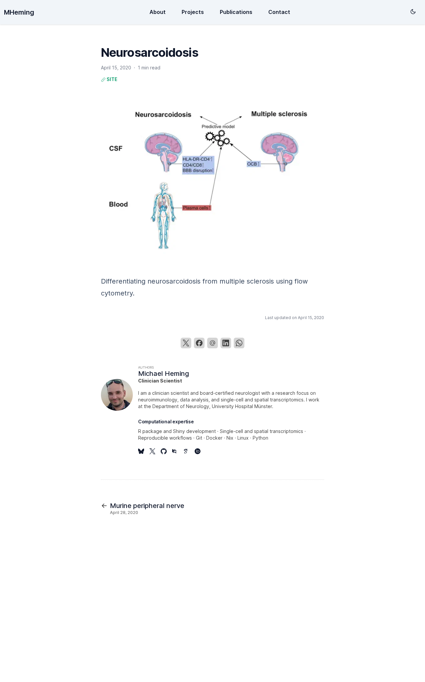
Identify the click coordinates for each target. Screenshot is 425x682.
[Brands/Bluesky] (143, 451)
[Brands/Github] (166, 451)
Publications (236, 12)
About (157, 12)
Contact (279, 12)
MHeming (19, 12)
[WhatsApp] (239, 343)
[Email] (212, 343)
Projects (193, 12)
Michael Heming (163, 374)
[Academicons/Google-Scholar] (189, 451)
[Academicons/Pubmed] (177, 451)
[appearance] (413, 12)
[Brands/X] (155, 451)
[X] (186, 343)
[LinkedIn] (225, 343)
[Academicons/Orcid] (200, 451)
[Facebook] (199, 343)
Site (112, 79)
